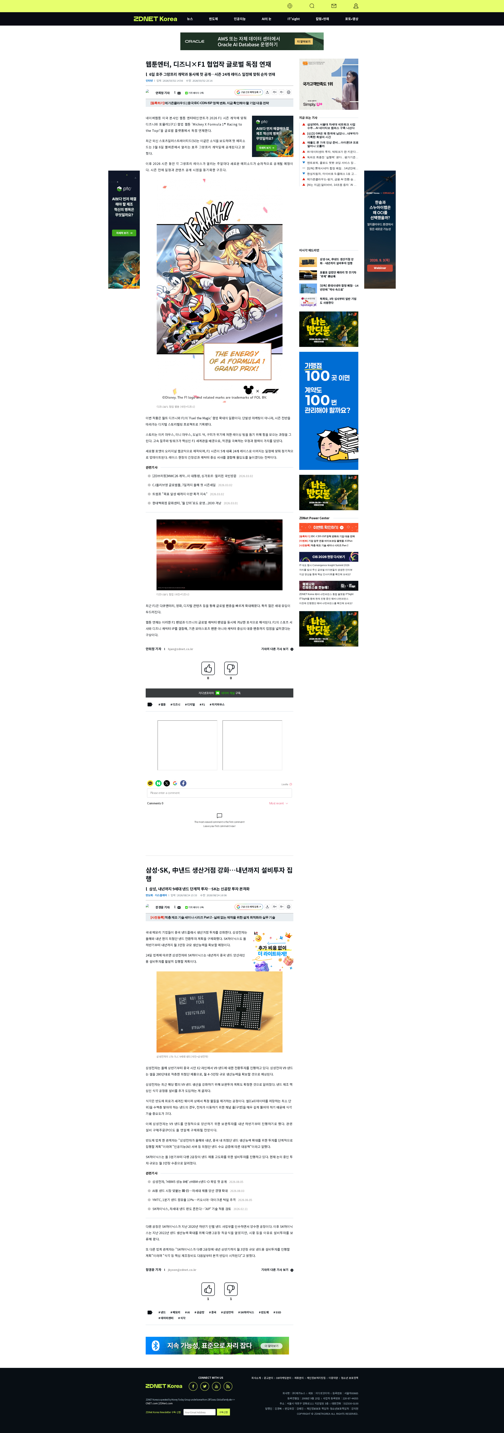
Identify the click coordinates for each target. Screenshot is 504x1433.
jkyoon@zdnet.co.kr (182, 1270)
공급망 (200, 1312)
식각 (182, 1318)
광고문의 (268, 1378)
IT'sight (294, 18)
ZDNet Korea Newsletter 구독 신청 (163, 1412)
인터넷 (149, 80)
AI (188, 1312)
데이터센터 (167, 1318)
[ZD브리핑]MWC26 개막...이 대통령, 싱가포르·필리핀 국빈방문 (194, 475)
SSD (278, 1312)
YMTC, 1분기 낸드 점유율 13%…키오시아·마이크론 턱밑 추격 (194, 1199)
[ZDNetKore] (160, 10)
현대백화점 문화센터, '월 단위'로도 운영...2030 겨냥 (186, 503)
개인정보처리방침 (316, 1378)
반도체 (213, 18)
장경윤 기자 (163, 907)
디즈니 (176, 704)
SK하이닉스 (247, 1312)
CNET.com (152, 1403)
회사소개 (256, 1378)
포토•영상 (351, 18)
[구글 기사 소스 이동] (249, 92)
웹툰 (163, 704)
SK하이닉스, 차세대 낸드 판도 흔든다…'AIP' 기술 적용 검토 (191, 1208)
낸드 (163, 1312)
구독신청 (223, 1412)
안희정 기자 (163, 93)
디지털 (191, 704)
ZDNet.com (166, 1403)
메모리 (176, 1312)
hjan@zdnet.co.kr (180, 649)
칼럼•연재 (322, 18)
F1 (203, 704)
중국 (213, 1312)
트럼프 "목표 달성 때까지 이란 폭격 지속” (180, 494)
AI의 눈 (266, 18)
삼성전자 (228, 1312)
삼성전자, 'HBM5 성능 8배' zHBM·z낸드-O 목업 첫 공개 (189, 1181)
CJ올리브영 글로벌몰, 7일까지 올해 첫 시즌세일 (184, 484)
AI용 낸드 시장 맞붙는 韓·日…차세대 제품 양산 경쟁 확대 (190, 1190)
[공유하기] (267, 93)
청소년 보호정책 (349, 1378)
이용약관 (333, 1378)
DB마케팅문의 (283, 1378)
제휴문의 (299, 1378)
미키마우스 (218, 704)
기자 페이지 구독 (196, 92)
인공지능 (240, 18)
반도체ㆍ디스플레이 (156, 895)
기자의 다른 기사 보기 (275, 649)
